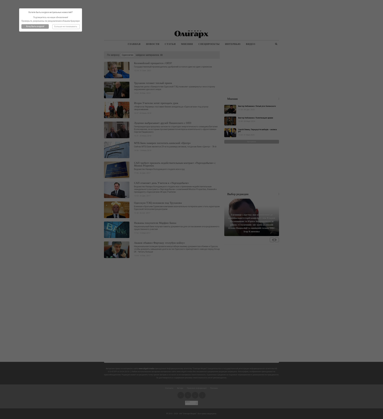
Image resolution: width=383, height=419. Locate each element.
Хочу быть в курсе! (35, 26)
